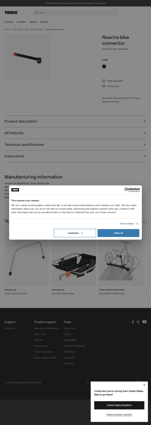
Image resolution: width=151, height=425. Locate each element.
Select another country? (119, 414)
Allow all (118, 233)
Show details (127, 223)
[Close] (144, 385)
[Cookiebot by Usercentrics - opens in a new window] (127, 190)
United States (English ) (119, 405)
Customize (73, 233)
